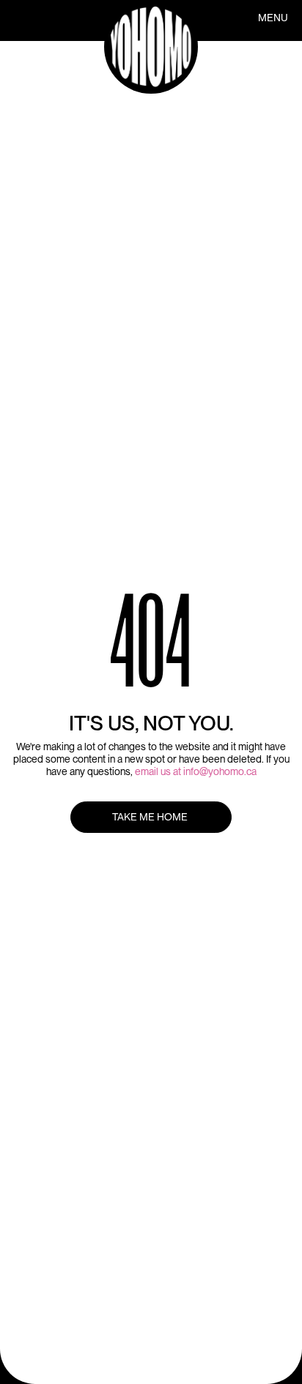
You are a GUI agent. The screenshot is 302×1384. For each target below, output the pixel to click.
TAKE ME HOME (151, 817)
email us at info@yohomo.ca (196, 771)
